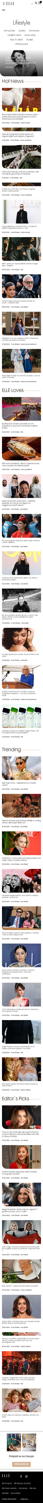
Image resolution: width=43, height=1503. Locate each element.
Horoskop (23, 1488)
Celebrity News (14, 35)
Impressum (24, 1499)
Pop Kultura (9, 31)
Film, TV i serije (16, 40)
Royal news (30, 35)
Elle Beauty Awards (22, 1483)
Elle (3, 10)
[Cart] (39, 3)
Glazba (29, 40)
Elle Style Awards (9, 1488)
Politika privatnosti (9, 1499)
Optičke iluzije (21, 44)
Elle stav (33, 1488)
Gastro (22, 31)
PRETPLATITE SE (21, 1464)
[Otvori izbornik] (3, 3)
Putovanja (34, 31)
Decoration (16, 1493)
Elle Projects (7, 1483)
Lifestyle (5, 1493)
